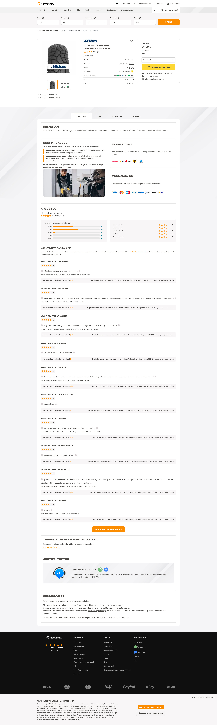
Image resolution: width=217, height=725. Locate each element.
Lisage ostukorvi (160, 67)
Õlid (78, 10)
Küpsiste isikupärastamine (150, 713)
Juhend (98, 10)
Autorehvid (108, 642)
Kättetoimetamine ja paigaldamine (119, 10)
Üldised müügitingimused (83, 662)
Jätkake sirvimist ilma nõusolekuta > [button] (203, 697)
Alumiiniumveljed (110, 650)
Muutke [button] (131, 64)
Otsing (168, 22)
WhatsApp (141, 647)
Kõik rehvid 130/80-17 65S (50, 98)
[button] (74, 226)
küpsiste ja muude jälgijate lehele (65, 715)
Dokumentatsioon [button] (51, 547)
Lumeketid (68, 10)
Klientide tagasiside (142, 3)
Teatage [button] (172, 280)
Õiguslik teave (79, 658)
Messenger (142, 652)
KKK (99, 116)
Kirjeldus (81, 116)
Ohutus (136, 116)
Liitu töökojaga (79, 654)
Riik (74, 666)
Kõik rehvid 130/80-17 (48, 95)
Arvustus (117, 116)
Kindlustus (77, 642)
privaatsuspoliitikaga (97, 610)
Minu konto (175, 3)
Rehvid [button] (42, 10)
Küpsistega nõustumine (151, 707)
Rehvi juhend (78, 646)
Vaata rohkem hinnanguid (108, 529)
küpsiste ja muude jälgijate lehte (68, 719)
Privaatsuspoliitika (80, 670)
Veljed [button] (54, 10)
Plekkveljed (108, 646)
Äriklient (126, 3)
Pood (87, 10)
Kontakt (159, 3)
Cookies (76, 674)
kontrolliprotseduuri (140, 252)
